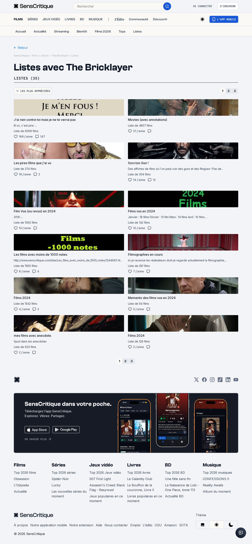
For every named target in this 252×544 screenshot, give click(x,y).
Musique (212, 465)
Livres (134, 465)
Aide (99, 525)
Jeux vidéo (101, 465)
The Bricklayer (60, 55)
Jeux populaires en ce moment (106, 498)
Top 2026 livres (138, 473)
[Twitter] (196, 381)
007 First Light (100, 479)
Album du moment (217, 491)
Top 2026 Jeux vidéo (105, 473)
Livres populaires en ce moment (144, 498)
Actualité (20, 491)
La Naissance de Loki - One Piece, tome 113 (182, 487)
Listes (75, 55)
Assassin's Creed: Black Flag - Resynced (107, 487)
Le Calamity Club (139, 479)
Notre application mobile (48, 525)
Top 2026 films (25, 473)
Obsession (21, 479)
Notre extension (81, 525)
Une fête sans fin (178, 479)
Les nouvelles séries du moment (69, 493)
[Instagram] (212, 381)
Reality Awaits (213, 485)
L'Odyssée (21, 485)
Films (35, 55)
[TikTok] (220, 381)
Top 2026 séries (64, 473)
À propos (21, 525)
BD (168, 465)
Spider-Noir (60, 479)
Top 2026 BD (175, 473)
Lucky (56, 485)
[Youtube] (235, 381)
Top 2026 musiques (217, 473)
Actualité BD (174, 496)
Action (44, 55)
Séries (58, 465)
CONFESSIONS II (216, 479)
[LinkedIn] (228, 381)
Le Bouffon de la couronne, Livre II (140, 487)
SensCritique (21, 55)
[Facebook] (204, 381)
